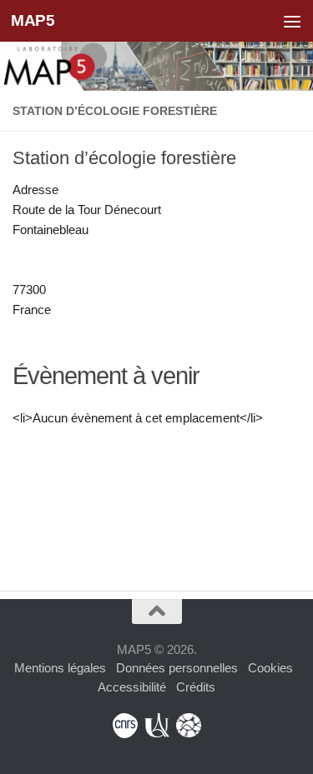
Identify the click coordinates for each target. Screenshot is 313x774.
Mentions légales (60, 668)
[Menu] (292, 21)
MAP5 (32, 20)
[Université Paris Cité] (156, 725)
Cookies (270, 668)
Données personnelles (177, 668)
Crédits (195, 687)
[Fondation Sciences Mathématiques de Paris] (188, 725)
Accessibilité (132, 687)
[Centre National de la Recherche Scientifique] (125, 725)
